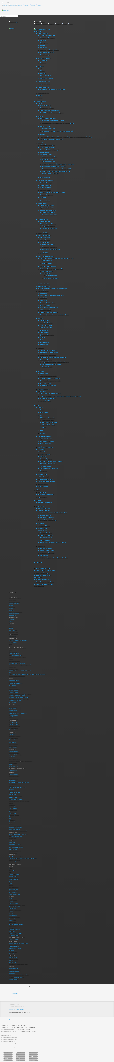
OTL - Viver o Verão (45, 383)
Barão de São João (45, 75)
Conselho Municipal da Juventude (50, 378)
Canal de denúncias (43, 93)
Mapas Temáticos (43, 486)
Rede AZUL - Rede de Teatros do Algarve (52, 112)
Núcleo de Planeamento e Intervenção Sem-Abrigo (54, 314)
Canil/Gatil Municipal (46, 182)
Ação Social (43, 293)
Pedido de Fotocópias (46, 535)
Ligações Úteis (44, 253)
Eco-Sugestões (44, 320)
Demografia (43, 47)
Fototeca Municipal (43, 476)
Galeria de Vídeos (43, 484)
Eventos (40, 97)
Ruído (41, 339)
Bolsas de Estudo (45, 177)
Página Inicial (14, 993)
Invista (37, 490)
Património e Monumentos (47, 418)
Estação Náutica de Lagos (45, 447)
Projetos (42, 134)
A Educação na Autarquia (47, 145)
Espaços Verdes (44, 344)
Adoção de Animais (45, 187)
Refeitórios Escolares (48, 159)
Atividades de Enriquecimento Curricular (54, 166)
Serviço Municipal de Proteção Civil (50, 393)
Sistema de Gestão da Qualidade (49, 50)
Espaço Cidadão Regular (47, 205)
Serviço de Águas (45, 540)
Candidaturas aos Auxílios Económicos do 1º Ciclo (56, 169)
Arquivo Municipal (43, 233)
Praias (41, 430)
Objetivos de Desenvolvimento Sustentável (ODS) (52, 288)
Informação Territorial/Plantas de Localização (53, 357)
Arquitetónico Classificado (49, 422)
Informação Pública (45, 401)
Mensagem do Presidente (47, 38)
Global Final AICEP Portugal (46, 494)
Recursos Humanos (45, 515)
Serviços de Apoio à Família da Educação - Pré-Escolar (58, 164)
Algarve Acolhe (42, 497)
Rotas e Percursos (45, 443)
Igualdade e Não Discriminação (49, 312)
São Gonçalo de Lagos (46, 78)
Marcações (41, 523)
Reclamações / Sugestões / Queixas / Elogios (53, 542)
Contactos (39, 562)
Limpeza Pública (44, 332)
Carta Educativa (44, 152)
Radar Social (43, 300)
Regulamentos (44, 555)
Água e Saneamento (43, 389)
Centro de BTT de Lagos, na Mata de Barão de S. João (57, 131)
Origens (42, 409)
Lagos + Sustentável (46, 325)
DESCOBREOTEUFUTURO (48, 385)
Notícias (40, 95)
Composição (43, 60)
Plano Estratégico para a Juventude (50, 380)
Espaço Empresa (45, 221)
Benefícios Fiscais (47, 367)
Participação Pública (44, 526)
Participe (38, 500)
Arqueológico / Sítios (48, 420)
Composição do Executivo (47, 35)
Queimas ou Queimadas (47, 335)
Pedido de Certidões (46, 533)
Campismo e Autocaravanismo (49, 468)
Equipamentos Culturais (47, 108)
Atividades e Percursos (48, 128)
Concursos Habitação (44, 508)
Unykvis (85, 1020)
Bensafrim (43, 73)
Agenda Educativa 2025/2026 (50, 173)
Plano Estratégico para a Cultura (49, 110)
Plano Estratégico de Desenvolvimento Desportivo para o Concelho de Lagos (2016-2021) (66, 137)
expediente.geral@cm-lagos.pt (17, 1009)
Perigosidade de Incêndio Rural (49, 352)
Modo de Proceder (45, 240)
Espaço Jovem (44, 373)
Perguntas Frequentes (46, 195)
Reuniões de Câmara (46, 548)
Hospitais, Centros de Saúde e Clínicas (51, 461)
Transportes (43, 471)
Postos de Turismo (45, 466)
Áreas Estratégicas (45, 105)
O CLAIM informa (47, 263)
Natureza (42, 433)
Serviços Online (42, 528)
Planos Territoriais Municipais (48, 350)
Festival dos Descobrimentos (46, 481)
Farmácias (43, 456)
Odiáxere (42, 71)
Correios (42, 451)
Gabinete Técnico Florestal (47, 398)
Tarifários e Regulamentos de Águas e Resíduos (54, 557)
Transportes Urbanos (44, 283)
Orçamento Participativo (45, 502)
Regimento (43, 40)
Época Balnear (44, 330)
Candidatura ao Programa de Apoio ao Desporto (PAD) (58, 123)
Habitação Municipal (44, 286)
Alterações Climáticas (46, 323)
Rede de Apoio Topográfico (48, 355)
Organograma (44, 42)
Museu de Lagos (42, 474)
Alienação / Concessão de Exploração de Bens (53, 512)
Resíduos (42, 337)
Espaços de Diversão (46, 438)
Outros (44, 427)
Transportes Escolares (48, 161)
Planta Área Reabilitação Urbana (51, 364)
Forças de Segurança (46, 459)
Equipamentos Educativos (49, 156)
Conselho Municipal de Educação (49, 150)
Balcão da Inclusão (45, 310)
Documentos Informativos (49, 214)
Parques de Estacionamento (48, 463)
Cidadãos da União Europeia (48, 266)
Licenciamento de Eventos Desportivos (51, 139)
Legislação (43, 197)
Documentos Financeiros (47, 52)
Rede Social (43, 298)
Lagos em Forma (45, 83)
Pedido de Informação (46, 537)
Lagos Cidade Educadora (47, 147)
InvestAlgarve (42, 492)
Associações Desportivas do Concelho (53, 120)
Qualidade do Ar (44, 342)
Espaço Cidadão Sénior (46, 207)
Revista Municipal (45, 55)
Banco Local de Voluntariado (48, 376)
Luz (41, 68)
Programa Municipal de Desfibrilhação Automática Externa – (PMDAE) (60, 396)
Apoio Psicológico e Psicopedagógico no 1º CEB (56, 171)
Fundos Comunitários (44, 200)
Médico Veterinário (45, 185)
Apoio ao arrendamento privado (49, 307)
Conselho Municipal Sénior (48, 302)
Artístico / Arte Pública (48, 425)
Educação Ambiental (46, 327)
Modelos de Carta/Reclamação (51, 249)
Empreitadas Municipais (47, 517)
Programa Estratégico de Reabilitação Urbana (55, 362)
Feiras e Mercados (45, 454)
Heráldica (42, 45)
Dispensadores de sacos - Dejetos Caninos (52, 192)
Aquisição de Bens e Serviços (48, 520)
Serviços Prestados (45, 190)
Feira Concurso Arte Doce (45, 479)
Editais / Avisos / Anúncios (47, 550)
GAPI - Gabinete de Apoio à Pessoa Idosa (52, 295)
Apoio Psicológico (45, 305)
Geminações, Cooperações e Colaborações (52, 89)
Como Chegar (44, 412)
